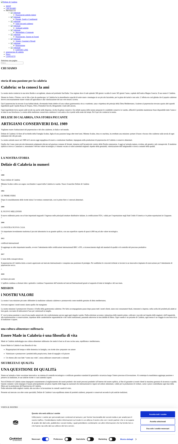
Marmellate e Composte (24, 32)
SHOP (8, 6)
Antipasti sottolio (21, 28)
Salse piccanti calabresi (24, 24)
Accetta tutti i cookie (157, 414)
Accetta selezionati (158, 421)
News (8, 54)
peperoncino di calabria (15, 52)
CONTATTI (10, 56)
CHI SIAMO (11, 8)
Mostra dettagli (126, 439)
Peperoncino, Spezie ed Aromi (27, 37)
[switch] (68, 439)
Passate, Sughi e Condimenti (26, 19)
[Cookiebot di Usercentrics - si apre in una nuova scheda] (15, 439)
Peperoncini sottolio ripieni (25, 15)
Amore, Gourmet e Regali (25, 41)
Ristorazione (20, 45)
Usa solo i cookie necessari (157, 428)
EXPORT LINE (21, 50)
